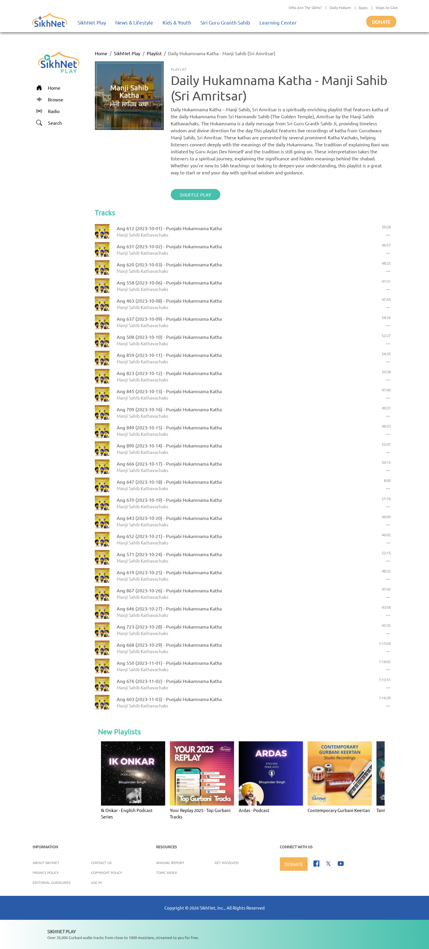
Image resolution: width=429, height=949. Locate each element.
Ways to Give (387, 7)
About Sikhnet (46, 862)
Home (101, 53)
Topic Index (166, 872)
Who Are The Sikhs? (305, 7)
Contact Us (101, 862)
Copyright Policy (106, 872)
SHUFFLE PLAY (195, 194)
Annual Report (170, 862)
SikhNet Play (92, 22)
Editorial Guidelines (51, 882)
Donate (381, 22)
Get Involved (226, 862)
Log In (96, 882)
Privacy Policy (46, 872)
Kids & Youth (177, 22)
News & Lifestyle (134, 22)
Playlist (154, 53)
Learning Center (278, 22)
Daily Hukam (340, 7)
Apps (363, 7)
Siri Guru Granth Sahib (225, 22)
